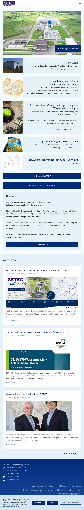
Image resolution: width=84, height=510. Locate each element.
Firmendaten (41, 244)
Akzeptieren (38, 502)
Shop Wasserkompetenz (41, 185)
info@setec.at (13, 480)
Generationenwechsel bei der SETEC (26, 394)
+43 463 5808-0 (13, 474)
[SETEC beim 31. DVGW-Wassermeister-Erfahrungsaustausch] (42, 353)
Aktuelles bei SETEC (41, 176)
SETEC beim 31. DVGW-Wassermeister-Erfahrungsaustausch (40, 332)
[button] (80, 3)
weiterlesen (10, 320)
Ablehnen (52, 502)
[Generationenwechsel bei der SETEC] (42, 415)
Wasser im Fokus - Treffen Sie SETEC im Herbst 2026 (36, 270)
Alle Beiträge (70, 453)
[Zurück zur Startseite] (9, 3)
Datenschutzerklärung (11, 506)
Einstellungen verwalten (70, 502)
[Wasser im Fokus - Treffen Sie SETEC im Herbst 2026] (42, 291)
